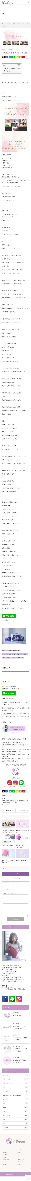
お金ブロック (14, 1099)
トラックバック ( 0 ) (15, 878)
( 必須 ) (6, 889)
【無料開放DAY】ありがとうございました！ (20, 1050)
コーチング (15, 1091)
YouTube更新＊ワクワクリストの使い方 (22, 846)
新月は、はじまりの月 (22, 860)
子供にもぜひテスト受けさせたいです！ (20, 1038)
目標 (4, 800)
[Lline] (13, 57)
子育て (15, 1123)
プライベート (15, 1127)
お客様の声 (15, 1075)
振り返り (17, 800)
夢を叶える (21, 800)
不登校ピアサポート (15, 1083)
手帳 (11, 49)
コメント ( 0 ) (15, 873)
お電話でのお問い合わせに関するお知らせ (20, 1061)
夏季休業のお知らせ (18, 1015)
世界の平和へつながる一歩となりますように (20, 1027)
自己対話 (12, 800)
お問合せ (5, 1164)
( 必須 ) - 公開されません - (10, 893)
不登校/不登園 (15, 1079)
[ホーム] (2, 23)
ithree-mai (9, 795)
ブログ (4, 1157)
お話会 (15, 1103)
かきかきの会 (14, 802)
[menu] (28, 2)
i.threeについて (6, 1159)
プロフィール (6, 1161)
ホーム (5, 1150)
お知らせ (6, 70)
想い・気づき (15, 1111)
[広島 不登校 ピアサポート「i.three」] (15, 1144)
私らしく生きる (15, 1115)
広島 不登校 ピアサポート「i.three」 (18, 1174)
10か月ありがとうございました (12, 68)
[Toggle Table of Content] (18, 65)
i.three (15, 1107)
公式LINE (8, 71)
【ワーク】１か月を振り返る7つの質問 (8, 861)
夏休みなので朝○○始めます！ (22, 831)
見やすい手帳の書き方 (7, 845)
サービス (5, 1154)
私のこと (15, 1119)
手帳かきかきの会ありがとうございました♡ (8, 831)
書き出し (8, 800)
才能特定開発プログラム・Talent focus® (15, 1095)
